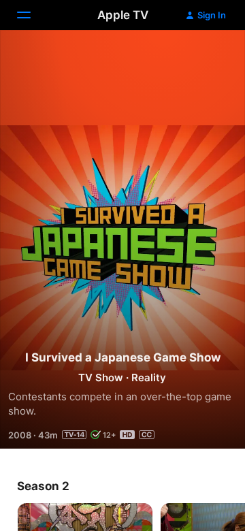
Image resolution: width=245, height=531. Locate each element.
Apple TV (122, 15)
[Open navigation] (32, 15)
